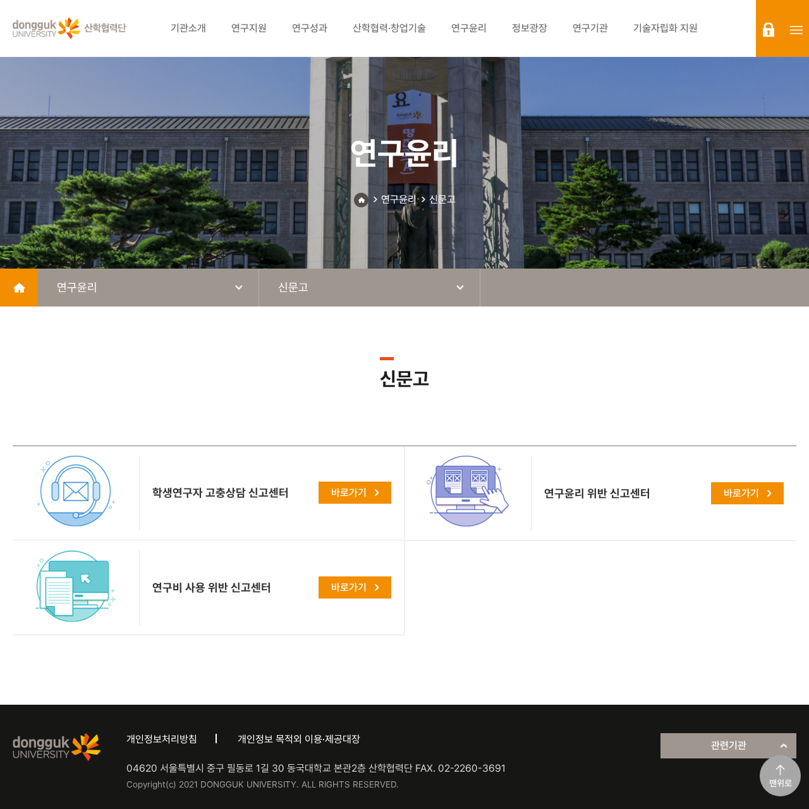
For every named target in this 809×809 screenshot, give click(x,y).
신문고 (442, 199)
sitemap (796, 29)
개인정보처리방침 (161, 739)
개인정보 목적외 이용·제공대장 (299, 739)
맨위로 (780, 783)
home (19, 288)
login (768, 29)
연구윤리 (399, 199)
